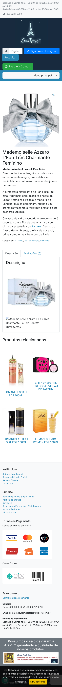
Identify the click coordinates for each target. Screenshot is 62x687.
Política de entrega (11, 500)
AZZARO (19, 240)
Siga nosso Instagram (43, 51)
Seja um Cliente (10, 480)
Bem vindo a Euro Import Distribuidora (21, 506)
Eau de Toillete (31, 240)
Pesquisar (10, 57)
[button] (54, 95)
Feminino (44, 240)
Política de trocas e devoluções (18, 496)
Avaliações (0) (32, 253)
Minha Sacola (9, 512)
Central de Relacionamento (15, 598)
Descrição (11, 253)
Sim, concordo (37, 681)
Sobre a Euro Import (12, 474)
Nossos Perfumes (11, 509)
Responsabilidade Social (14, 477)
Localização (8, 483)
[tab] (11, 253)
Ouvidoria (7, 503)
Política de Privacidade (47, 673)
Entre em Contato (19, 66)
